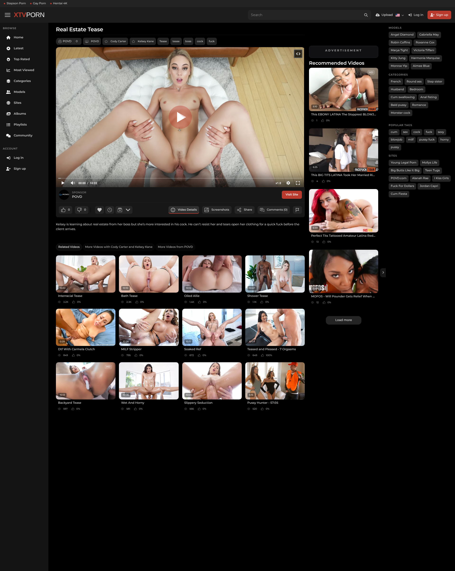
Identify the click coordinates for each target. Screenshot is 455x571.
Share (248, 210)
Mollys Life (429, 162)
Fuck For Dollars (402, 186)
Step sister (434, 81)
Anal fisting (428, 97)
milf (411, 139)
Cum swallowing (403, 97)
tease (176, 41)
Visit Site (292, 194)
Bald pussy (398, 105)
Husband (397, 89)
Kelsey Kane (146, 41)
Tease (163, 41)
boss (188, 41)
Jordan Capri (429, 186)
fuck (211, 41)
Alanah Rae (420, 178)
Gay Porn (39, 3)
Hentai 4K (60, 3)
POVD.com (398, 178)
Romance (419, 105)
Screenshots (220, 210)
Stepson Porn (16, 3)
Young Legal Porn (403, 162)
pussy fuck (427, 139)
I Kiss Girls (441, 178)
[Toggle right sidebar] (383, 272)
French (396, 81)
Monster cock (400, 113)
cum (394, 132)
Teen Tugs (432, 170)
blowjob (396, 139)
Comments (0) (277, 210)
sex (405, 132)
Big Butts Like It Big (405, 170)
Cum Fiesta (399, 194)
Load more (343, 320)
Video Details (187, 210)
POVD (95, 41)
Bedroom (416, 89)
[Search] (366, 15)
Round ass (414, 81)
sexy (441, 132)
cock (200, 41)
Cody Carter (118, 41)
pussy (395, 147)
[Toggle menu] (7, 15)
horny (444, 139)
